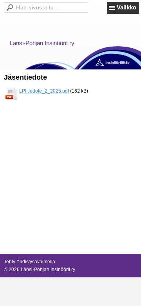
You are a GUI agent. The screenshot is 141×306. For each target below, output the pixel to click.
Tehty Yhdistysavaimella (29, 261)
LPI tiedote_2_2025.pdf (44, 91)
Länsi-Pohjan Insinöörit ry (42, 43)
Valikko (126, 7)
